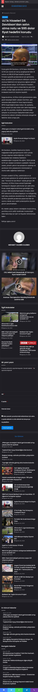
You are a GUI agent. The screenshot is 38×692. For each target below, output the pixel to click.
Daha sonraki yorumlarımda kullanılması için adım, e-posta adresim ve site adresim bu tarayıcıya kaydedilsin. (18, 419)
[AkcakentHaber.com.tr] (19, 6)
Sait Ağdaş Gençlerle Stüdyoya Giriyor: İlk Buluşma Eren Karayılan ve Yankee (24, 470)
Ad (3, 394)
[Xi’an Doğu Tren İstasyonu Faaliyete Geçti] (7, 513)
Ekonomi (12, 13)
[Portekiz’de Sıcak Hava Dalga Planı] (7, 522)
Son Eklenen (19, 436)
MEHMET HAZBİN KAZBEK (12, 36)
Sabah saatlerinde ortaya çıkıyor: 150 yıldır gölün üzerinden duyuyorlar (17, 478)
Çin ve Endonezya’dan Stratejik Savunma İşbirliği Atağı (23, 487)
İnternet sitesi (6, 409)
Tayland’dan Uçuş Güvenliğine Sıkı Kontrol (17, 450)
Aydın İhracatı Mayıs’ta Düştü (24, 138)
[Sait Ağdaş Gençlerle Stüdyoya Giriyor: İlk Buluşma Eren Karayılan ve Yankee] (7, 470)
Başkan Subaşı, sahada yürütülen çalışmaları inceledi (21, 1)
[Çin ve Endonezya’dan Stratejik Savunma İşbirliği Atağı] (7, 487)
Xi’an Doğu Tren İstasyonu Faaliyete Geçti (23, 511)
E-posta (4, 401)
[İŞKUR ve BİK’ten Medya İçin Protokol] (7, 579)
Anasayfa (6, 13)
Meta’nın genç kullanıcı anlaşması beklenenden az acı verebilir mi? (28, 316)
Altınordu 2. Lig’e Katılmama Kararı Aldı (9, 325)
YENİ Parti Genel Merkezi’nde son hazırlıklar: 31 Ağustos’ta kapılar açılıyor (18, 495)
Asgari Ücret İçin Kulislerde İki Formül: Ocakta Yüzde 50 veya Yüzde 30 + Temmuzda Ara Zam (25, 568)
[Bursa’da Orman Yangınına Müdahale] (7, 588)
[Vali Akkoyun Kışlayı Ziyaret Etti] (7, 539)
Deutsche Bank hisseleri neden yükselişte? (7, 344)
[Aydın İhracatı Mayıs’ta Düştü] (7, 140)
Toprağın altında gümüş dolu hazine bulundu (18, 463)
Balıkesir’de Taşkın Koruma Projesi (26, 333)
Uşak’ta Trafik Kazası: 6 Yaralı (12, 545)
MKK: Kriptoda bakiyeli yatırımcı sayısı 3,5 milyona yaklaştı (10, 334)
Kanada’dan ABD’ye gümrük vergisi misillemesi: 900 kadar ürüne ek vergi (28, 349)
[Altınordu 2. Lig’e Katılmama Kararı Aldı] (10, 317)
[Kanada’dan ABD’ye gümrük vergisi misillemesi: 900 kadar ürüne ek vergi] (28, 343)
